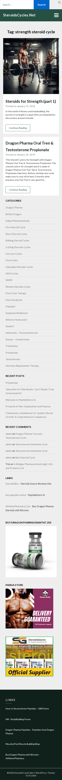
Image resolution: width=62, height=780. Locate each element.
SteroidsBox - (13, 483)
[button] (59, 2)
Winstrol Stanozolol (16, 319)
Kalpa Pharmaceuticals (18, 220)
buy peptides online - (17, 494)
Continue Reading (18, 128)
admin (9, 433)
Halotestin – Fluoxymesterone (22, 332)
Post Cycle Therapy (16, 293)
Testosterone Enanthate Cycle (31, 444)
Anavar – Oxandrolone (17, 339)
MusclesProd (12, 744)
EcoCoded (31, 775)
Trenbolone (12, 346)
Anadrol (10, 326)
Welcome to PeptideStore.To (21, 399)
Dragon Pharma (14, 207)
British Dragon (13, 214)
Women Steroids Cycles (18, 286)
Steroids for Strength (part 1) (31, 101)
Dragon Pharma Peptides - (19, 729)
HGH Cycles (12, 273)
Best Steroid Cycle (25, 457)
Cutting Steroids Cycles (18, 247)
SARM (9, 280)
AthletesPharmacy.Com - (19, 506)
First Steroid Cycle (15, 227)
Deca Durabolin (14, 299)
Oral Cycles (12, 260)
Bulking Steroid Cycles (17, 240)
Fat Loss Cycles (14, 253)
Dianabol (10, 306)
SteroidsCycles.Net (19, 15)
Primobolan (12, 352)
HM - (8, 719)
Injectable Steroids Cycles (19, 266)
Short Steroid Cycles (16, 233)
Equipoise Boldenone (17, 313)
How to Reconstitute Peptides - (22, 708)
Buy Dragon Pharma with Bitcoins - (23, 754)
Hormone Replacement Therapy (22, 365)
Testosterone (13, 359)
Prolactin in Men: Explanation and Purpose (28, 406)
